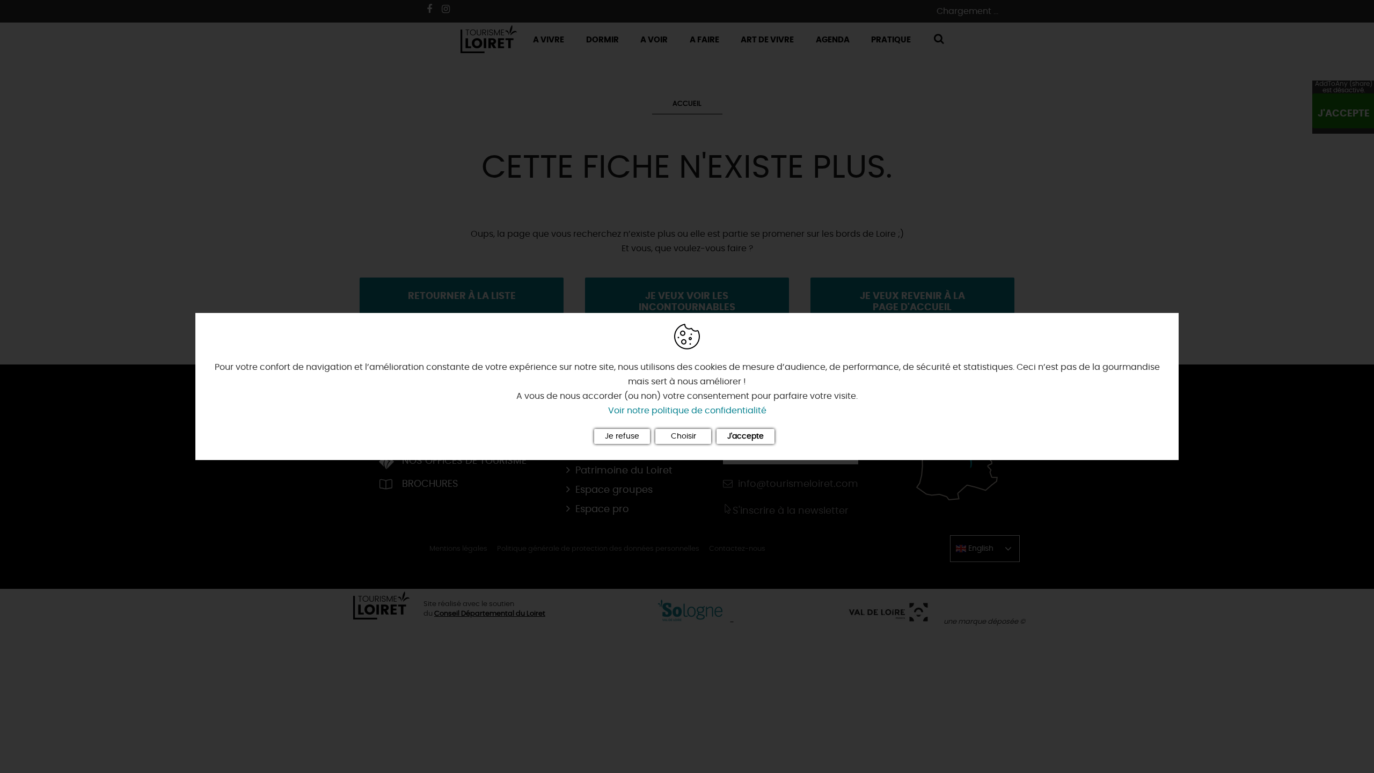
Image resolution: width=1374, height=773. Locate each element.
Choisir (683, 436)
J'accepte (745, 436)
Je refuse (622, 436)
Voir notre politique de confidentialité (687, 410)
